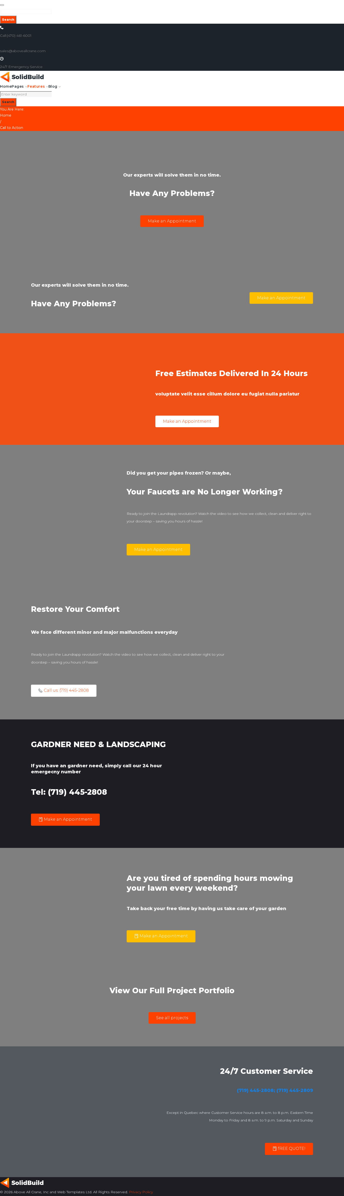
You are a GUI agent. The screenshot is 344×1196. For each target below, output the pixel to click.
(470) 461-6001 (19, 35)
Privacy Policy (141, 1192)
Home (6, 86)
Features (36, 86)
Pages (18, 86)
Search (8, 19)
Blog (52, 86)
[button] (172, 221)
